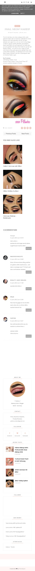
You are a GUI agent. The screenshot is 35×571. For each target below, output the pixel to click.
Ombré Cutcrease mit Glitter (12, 166)
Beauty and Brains (18, 280)
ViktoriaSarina (14, 333)
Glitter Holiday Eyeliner (11, 191)
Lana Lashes (9, 527)
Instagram (25, 435)
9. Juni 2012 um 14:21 (16, 321)
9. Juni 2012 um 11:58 (16, 283)
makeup (17, 26)
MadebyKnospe (16, 256)
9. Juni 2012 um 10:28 (16, 259)
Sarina (13, 318)
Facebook (9, 435)
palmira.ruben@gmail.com (17, 421)
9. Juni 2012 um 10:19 (16, 238)
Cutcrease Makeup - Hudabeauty (9, 217)
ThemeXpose (22, 568)
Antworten (28, 248)
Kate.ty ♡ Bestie (10, 547)
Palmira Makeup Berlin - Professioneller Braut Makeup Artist (22, 450)
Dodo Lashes (9, 532)
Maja (12, 297)
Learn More (15, 13)
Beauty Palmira (14, 32)
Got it (22, 13)
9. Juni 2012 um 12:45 (16, 299)
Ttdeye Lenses (10, 536)
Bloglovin (17, 435)
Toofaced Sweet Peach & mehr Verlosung (21, 460)
